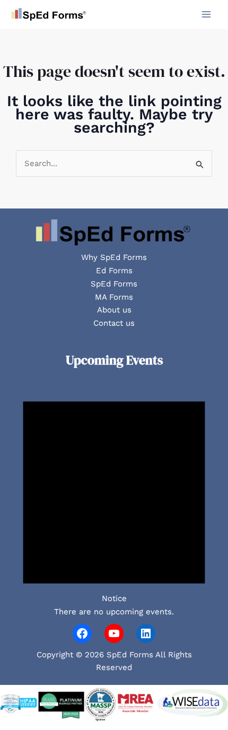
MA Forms (114, 297)
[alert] (114, 499)
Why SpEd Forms (114, 257)
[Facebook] (82, 633)
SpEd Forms (114, 284)
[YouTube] (114, 633)
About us (114, 310)
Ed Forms (114, 270)
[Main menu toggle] (206, 14)
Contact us (114, 323)
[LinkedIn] (145, 633)
